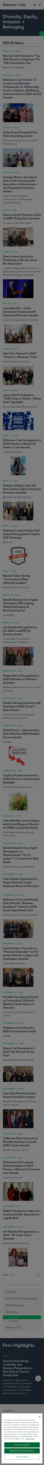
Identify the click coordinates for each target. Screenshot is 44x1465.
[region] (22, 1438)
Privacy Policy (29, 1439)
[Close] (39, 1416)
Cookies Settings (22, 1457)
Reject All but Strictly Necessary (22, 1451)
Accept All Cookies (22, 1445)
